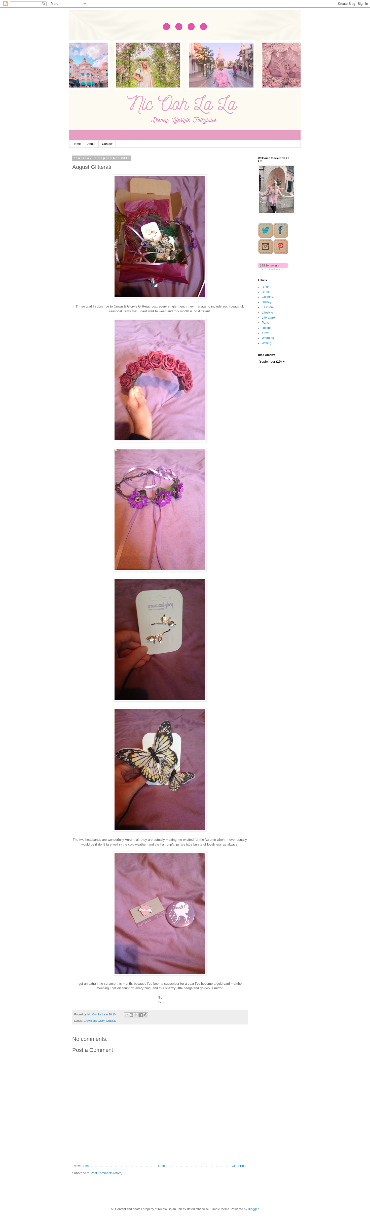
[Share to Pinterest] (145, 1014)
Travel (266, 333)
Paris (265, 322)
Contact (107, 144)
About (91, 144)
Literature (268, 317)
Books (266, 292)
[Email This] (126, 1014)
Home (76, 144)
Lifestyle (267, 312)
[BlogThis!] (131, 1014)
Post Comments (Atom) (106, 1173)
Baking (266, 287)
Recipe (267, 328)
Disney (266, 302)
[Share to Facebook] (140, 1014)
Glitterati (111, 1020)
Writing (266, 343)
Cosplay (267, 297)
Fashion (267, 307)
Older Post (239, 1166)
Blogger (253, 1209)
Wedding (268, 338)
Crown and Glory (94, 1020)
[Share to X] (136, 1014)
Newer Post (81, 1166)
